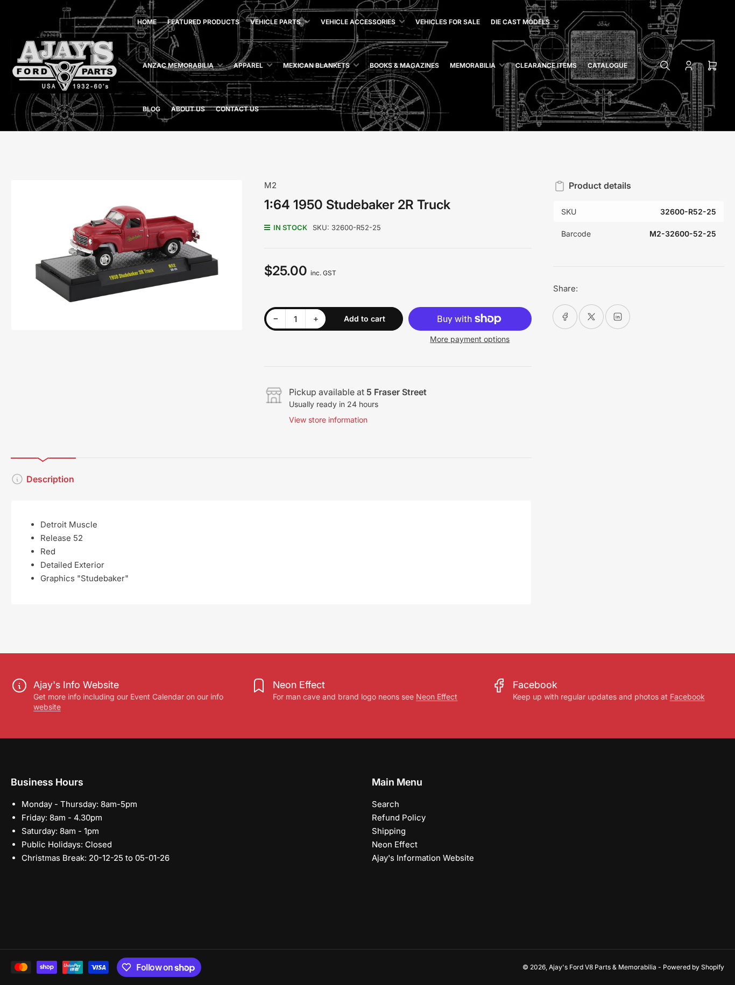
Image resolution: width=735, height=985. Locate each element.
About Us (188, 109)
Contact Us (237, 109)
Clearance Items (546, 65)
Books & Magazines (404, 65)
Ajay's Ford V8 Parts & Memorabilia (602, 967)
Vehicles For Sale (447, 22)
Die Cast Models (520, 22)
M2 (270, 185)
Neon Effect (436, 696)
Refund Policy (399, 817)
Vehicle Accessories (358, 22)
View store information (328, 419)
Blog (151, 109)
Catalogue (607, 65)
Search (385, 804)
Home (147, 22)
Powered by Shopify (693, 967)
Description (50, 479)
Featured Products (203, 22)
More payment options (470, 339)
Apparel (248, 65)
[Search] (665, 65)
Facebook (687, 696)
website (47, 706)
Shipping (389, 831)
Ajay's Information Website (423, 858)
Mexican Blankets (316, 65)
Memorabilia (473, 65)
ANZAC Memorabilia (178, 65)
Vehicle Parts (275, 22)
